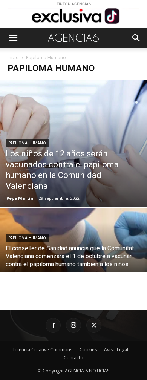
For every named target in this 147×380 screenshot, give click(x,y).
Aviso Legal (116, 349)
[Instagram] (73, 325)
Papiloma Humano (27, 143)
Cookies (88, 349)
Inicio (13, 57)
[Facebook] (53, 325)
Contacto (73, 357)
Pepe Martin (20, 198)
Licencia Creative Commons (42, 349)
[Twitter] (93, 325)
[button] (13, 38)
